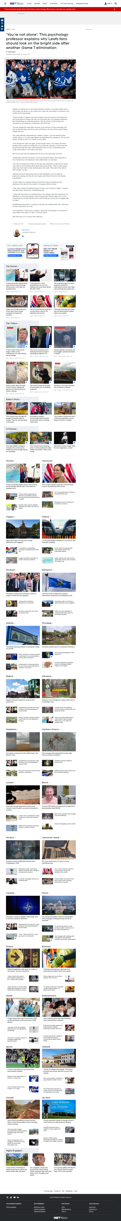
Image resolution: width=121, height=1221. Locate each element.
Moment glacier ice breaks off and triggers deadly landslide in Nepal (64, 351)
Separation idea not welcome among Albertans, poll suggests (19, 541)
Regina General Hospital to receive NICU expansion (20, 701)
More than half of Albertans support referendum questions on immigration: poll (57, 594)
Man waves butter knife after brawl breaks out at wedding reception (40, 387)
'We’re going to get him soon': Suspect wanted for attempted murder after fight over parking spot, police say (64, 286)
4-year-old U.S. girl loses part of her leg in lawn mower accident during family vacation (16, 312)
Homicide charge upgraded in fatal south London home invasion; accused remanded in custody (22, 808)
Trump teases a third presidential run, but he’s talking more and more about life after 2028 (40, 286)
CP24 (63, 1207)
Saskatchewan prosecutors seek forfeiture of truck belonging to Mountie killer (29, 709)
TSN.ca (64, 1211)
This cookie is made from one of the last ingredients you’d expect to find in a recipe (64, 418)
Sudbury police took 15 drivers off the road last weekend (65, 771)
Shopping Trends (82, 3)
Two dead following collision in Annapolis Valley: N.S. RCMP (23, 648)
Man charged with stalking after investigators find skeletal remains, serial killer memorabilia (65, 937)
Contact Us (57, 1191)
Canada (37, 3)
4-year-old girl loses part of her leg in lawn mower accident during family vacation (64, 880)
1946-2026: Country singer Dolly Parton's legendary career (64, 447)
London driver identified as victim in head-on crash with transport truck (29, 817)
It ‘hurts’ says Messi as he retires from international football (20, 1070)
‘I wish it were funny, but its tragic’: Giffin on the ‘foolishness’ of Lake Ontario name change (16, 352)
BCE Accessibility (11, 1207)
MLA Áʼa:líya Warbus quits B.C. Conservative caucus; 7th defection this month (41, 311)
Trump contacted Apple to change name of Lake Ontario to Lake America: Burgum (58, 1121)
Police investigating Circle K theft (65, 824)
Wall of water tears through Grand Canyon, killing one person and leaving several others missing (15, 388)
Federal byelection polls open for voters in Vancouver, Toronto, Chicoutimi (22, 970)
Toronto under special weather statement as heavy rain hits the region (29, 506)
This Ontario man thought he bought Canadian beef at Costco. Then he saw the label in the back (16, 419)
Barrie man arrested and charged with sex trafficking (65, 814)
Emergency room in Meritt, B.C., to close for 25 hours (64, 502)
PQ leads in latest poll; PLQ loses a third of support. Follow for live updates (21, 594)
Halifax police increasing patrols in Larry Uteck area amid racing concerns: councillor (29, 666)
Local (29, 3)
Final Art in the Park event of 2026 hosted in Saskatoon (29, 771)
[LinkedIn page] (18, 1197)
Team (75, 1191)
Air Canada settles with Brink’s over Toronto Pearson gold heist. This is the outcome (65, 1169)
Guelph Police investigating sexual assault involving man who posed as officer (65, 709)
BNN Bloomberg (66, 1209)
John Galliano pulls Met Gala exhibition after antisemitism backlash (57, 1019)
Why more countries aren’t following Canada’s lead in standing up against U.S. (39, 351)
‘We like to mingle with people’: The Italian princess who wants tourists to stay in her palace (58, 1071)
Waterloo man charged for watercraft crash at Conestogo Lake (58, 701)
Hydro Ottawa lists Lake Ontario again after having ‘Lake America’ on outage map (65, 559)
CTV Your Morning (66, 3)
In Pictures (53, 3)
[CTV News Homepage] (16, 3)
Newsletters (69, 1191)
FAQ (63, 1191)
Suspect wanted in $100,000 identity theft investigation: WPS (20, 862)
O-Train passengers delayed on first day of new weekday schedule (58, 541)
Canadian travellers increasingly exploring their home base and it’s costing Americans (39, 419)
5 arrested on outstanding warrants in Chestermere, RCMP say (29, 549)
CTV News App (48, 1191)
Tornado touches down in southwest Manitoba (58, 647)
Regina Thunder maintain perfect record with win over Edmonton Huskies (29, 719)
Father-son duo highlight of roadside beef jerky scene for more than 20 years (64, 612)
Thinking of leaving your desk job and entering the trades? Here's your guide (64, 311)
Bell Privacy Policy (39, 1207)
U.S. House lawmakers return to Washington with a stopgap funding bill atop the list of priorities (57, 918)
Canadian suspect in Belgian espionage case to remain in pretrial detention (22, 918)
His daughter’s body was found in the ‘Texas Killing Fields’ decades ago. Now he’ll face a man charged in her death (40, 1171)
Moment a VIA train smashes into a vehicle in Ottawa (64, 386)
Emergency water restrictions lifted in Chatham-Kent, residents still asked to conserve (29, 870)
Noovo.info (92, 1207)
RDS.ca (91, 1211)
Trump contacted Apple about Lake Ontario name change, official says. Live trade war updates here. (16, 286)
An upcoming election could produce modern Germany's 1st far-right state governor (64, 927)
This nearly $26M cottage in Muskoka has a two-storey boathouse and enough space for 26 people (16, 448)
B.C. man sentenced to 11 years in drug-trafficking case (65, 493)
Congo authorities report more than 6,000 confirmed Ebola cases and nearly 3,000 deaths (22, 1020)
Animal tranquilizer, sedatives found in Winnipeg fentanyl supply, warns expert (64, 664)
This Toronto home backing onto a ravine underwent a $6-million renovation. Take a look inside (40, 448)
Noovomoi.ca (93, 1209)
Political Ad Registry (40, 1211)
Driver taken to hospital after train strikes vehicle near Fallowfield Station (64, 549)
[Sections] (5, 3)
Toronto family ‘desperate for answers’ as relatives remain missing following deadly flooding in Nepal (29, 496)
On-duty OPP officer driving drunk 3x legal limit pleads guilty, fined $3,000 (58, 807)
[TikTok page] (11, 1197)
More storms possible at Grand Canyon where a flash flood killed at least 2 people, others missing (22, 1122)
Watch (45, 3)
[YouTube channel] (14, 1197)
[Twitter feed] (7, 1197)
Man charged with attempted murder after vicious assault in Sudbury (57, 754)
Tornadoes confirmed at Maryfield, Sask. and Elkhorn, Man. (22, 754)
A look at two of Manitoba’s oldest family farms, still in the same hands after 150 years (16, 1169)
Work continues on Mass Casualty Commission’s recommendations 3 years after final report (29, 656)
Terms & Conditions (39, 1209)
